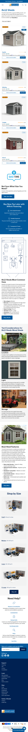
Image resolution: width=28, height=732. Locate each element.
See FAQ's (14, 641)
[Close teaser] (12, 728)
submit (23, 649)
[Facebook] (5, 656)
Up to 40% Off (20, 1)
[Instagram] (3, 656)
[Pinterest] (8, 656)
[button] (3, 5)
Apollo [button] (4, 52)
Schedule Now (14, 612)
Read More (15, 17)
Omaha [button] (4, 122)
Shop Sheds (7, 317)
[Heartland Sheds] (14, 5)
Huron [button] (4, 157)
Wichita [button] (4, 87)
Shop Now (6, 485)
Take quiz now (8, 196)
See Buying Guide (14, 626)
